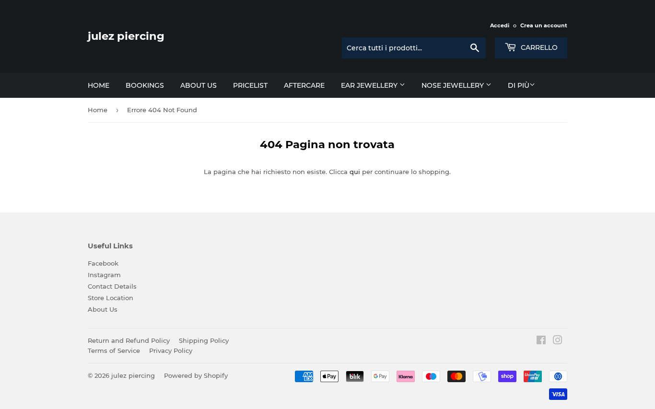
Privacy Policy (170, 350)
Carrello (538, 47)
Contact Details (112, 286)
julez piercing (126, 36)
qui (355, 171)
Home (98, 85)
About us (198, 85)
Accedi (499, 25)
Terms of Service (114, 350)
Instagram (104, 275)
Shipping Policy (204, 340)
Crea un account (543, 25)
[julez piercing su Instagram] (557, 341)
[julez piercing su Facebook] (541, 341)
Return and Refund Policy (129, 340)
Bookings (145, 85)
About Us (102, 309)
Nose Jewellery (453, 85)
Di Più (518, 85)
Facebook (103, 263)
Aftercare (304, 85)
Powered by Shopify (196, 375)
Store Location (110, 298)
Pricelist (250, 85)
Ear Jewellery (370, 85)
